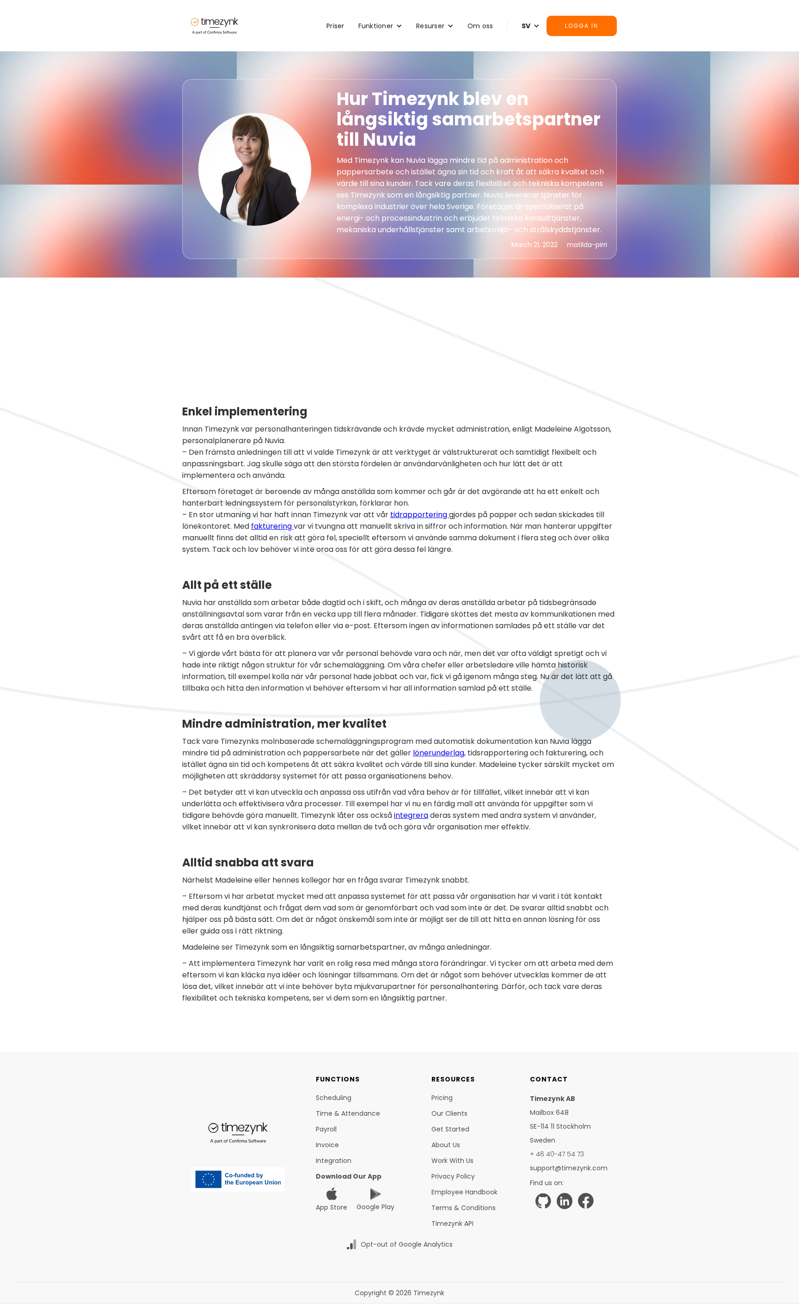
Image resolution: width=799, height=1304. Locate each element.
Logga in (581, 26)
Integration (333, 1160)
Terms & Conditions (463, 1207)
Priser (335, 26)
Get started (450, 1129)
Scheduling (333, 1097)
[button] (380, 26)
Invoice (327, 1145)
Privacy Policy (453, 1176)
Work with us (452, 1160)
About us (445, 1145)
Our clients (449, 1113)
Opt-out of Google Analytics (407, 1244)
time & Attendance (348, 1113)
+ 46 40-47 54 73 (557, 1154)
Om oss (480, 26)
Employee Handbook (464, 1192)
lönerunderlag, (439, 753)
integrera (411, 815)
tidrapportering (419, 514)
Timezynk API (452, 1223)
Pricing (442, 1097)
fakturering (272, 526)
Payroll (326, 1129)
